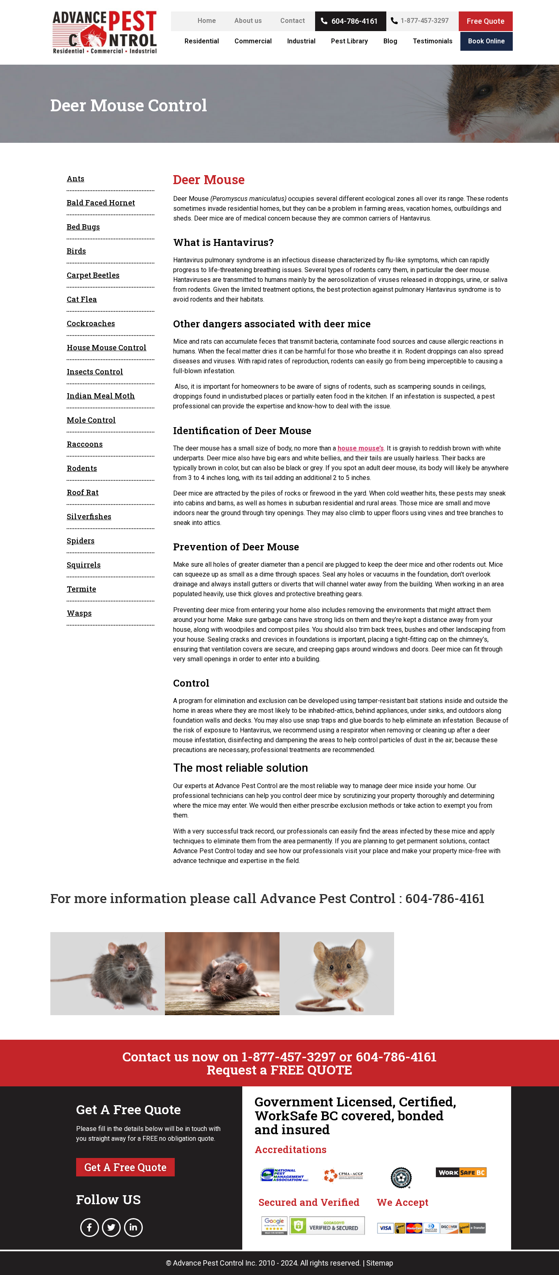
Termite (81, 589)
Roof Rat (83, 492)
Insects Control (95, 371)
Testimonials (433, 41)
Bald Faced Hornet (101, 202)
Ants (75, 178)
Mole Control (91, 420)
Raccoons (85, 444)
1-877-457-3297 (425, 21)
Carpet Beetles (93, 275)
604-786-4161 (354, 21)
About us (248, 21)
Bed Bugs (83, 227)
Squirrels (84, 565)
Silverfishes (89, 516)
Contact (292, 21)
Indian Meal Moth (101, 396)
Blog (390, 41)
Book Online (486, 41)
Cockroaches (91, 323)
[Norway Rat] (107, 973)
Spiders (81, 540)
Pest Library (349, 41)
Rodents (82, 468)
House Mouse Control (107, 347)
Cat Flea (82, 299)
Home (207, 21)
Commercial (253, 41)
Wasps (79, 613)
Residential (202, 41)
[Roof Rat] (222, 973)
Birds (76, 251)
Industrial (301, 41)
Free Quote (486, 21)
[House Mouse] (337, 973)
